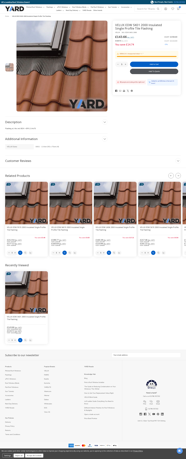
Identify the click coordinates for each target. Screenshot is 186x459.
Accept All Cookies (34, 455)
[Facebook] (117, 91)
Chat (151, 404)
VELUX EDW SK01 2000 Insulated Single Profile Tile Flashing (26, 318)
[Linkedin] (162, 414)
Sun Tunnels (9, 391)
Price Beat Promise (90, 418)
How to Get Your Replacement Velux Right (99, 393)
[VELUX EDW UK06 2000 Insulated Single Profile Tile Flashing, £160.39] (115, 203)
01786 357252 (179, 2)
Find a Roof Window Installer (94, 382)
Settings (7, 455)
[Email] (121, 91)
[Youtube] (154, 414)
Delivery (8, 422)
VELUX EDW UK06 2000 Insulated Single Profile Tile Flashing (115, 228)
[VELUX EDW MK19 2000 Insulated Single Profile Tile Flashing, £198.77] (71, 203)
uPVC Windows (10, 379)
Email (158, 404)
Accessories (9, 395)
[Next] (178, 175)
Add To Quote (154, 71)
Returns (8, 430)
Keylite (46, 379)
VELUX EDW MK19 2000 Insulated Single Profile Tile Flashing (67, 228)
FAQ (144, 404)
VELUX (46, 371)
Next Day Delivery (11, 404)
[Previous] (171, 175)
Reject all (18, 455)
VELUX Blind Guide (90, 397)
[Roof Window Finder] (180, 451)
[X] (129, 91)
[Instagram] (142, 414)
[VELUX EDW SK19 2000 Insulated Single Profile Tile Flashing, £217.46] (159, 203)
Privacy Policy (9, 426)
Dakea (46, 400)
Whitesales (48, 404)
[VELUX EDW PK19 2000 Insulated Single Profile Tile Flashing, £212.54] (26, 203)
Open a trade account (91, 414)
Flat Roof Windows (11, 387)
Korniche (47, 383)
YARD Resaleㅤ (9, 408)
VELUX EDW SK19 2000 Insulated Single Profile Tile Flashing (159, 228)
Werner (46, 395)
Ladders (8, 400)
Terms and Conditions (12, 434)
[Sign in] (165, 8)
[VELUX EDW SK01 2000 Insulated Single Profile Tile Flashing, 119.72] (26, 292)
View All (47, 412)
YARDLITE (47, 387)
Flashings (8, 375)
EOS (45, 408)
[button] (151, 385)
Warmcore (47, 391)
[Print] (125, 91)
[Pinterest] (133, 91)
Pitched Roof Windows (13, 371)
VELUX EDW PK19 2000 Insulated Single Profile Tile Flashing (26, 228)
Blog (85, 378)
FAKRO (46, 375)
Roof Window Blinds (12, 383)
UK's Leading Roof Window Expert (15, 2)
